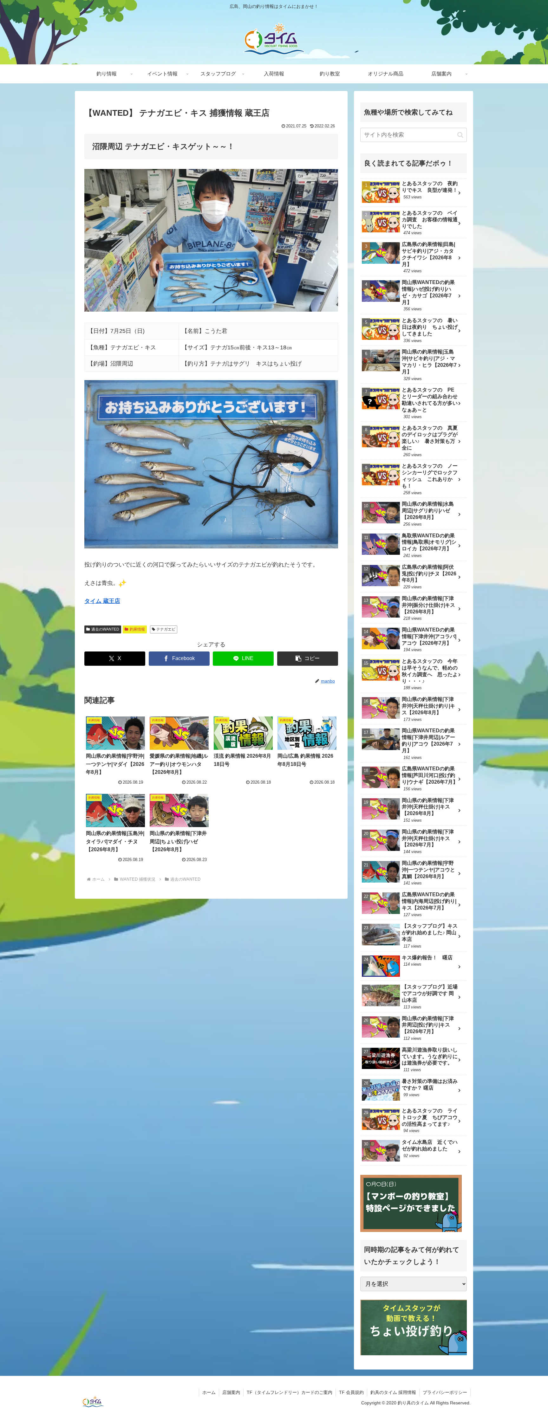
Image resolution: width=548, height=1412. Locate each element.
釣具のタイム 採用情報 (393, 1392)
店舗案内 (231, 1392)
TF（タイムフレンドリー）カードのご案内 (289, 1392)
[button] (307, 658)
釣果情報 (137, 629)
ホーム (209, 1392)
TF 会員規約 (351, 1392)
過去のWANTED (105, 629)
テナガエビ (165, 629)
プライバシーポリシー (445, 1392)
